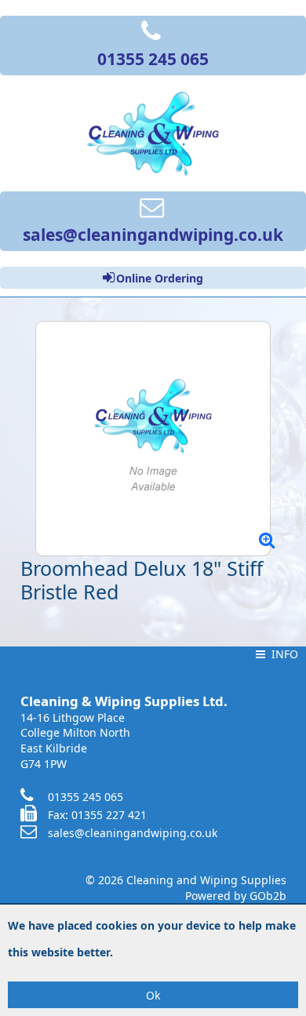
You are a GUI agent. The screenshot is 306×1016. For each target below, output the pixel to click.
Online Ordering (159, 278)
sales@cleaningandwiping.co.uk (132, 832)
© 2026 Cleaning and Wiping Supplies (186, 879)
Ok (153, 995)
